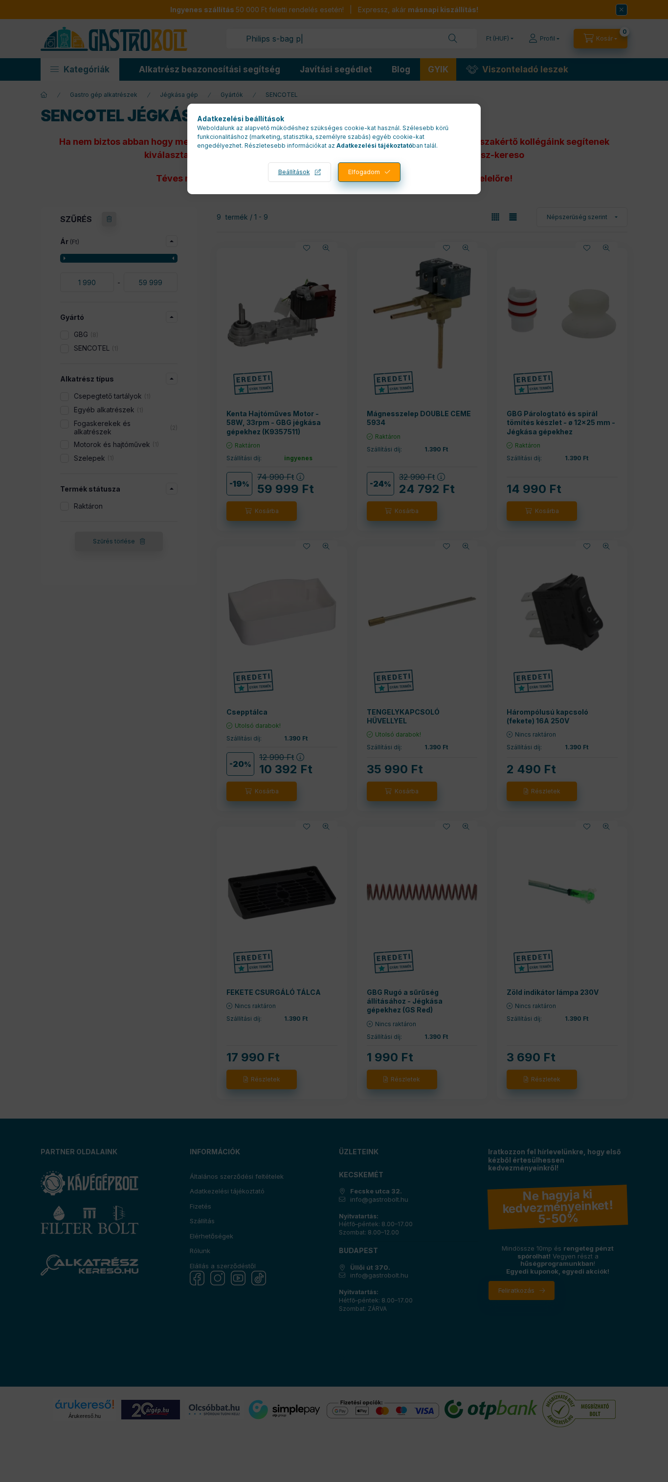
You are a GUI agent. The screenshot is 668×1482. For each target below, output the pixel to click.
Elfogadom (364, 172)
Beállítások (294, 172)
